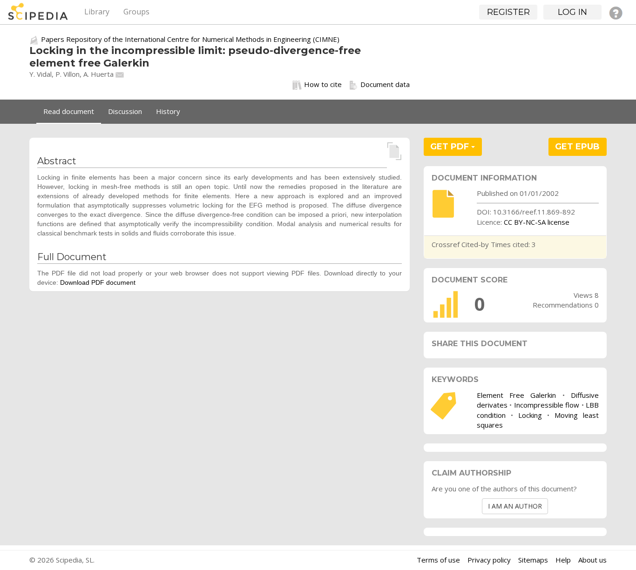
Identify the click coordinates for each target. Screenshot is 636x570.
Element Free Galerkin (516, 395)
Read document (68, 111)
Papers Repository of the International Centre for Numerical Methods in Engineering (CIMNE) (190, 39)
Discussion (125, 111)
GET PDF (450, 146)
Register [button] (508, 12)
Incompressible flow (546, 404)
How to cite (323, 84)
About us (592, 559)
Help (563, 559)
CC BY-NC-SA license (536, 222)
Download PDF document (97, 282)
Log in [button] (572, 12)
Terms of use (438, 559)
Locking (530, 415)
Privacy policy (489, 559)
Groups (136, 12)
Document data (385, 84)
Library (96, 12)
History (168, 111)
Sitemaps (533, 559)
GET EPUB (577, 146)
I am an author (515, 506)
